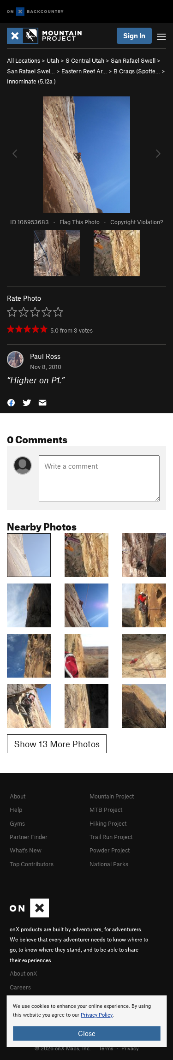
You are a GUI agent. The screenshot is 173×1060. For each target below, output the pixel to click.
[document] (86, 1021)
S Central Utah (85, 60)
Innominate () (31, 81)
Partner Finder (29, 836)
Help (16, 809)
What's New (26, 850)
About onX (23, 973)
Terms (106, 1048)
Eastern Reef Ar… (84, 71)
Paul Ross (45, 356)
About (17, 796)
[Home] (49, 36)
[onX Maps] (29, 915)
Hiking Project (107, 823)
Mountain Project (111, 796)
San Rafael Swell (133, 60)
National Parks (108, 864)
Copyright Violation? (136, 222)
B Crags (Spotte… (136, 71)
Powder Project (109, 850)
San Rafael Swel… (31, 71)
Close (86, 1033)
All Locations (23, 60)
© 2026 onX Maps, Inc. (63, 1048)
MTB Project (105, 809)
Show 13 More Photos (57, 743)
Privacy (130, 1048)
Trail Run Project (110, 836)
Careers (20, 987)
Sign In (134, 35)
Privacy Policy (97, 1015)
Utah (53, 60)
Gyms (17, 823)
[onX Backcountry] (35, 11)
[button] (11, 401)
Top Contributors (32, 864)
